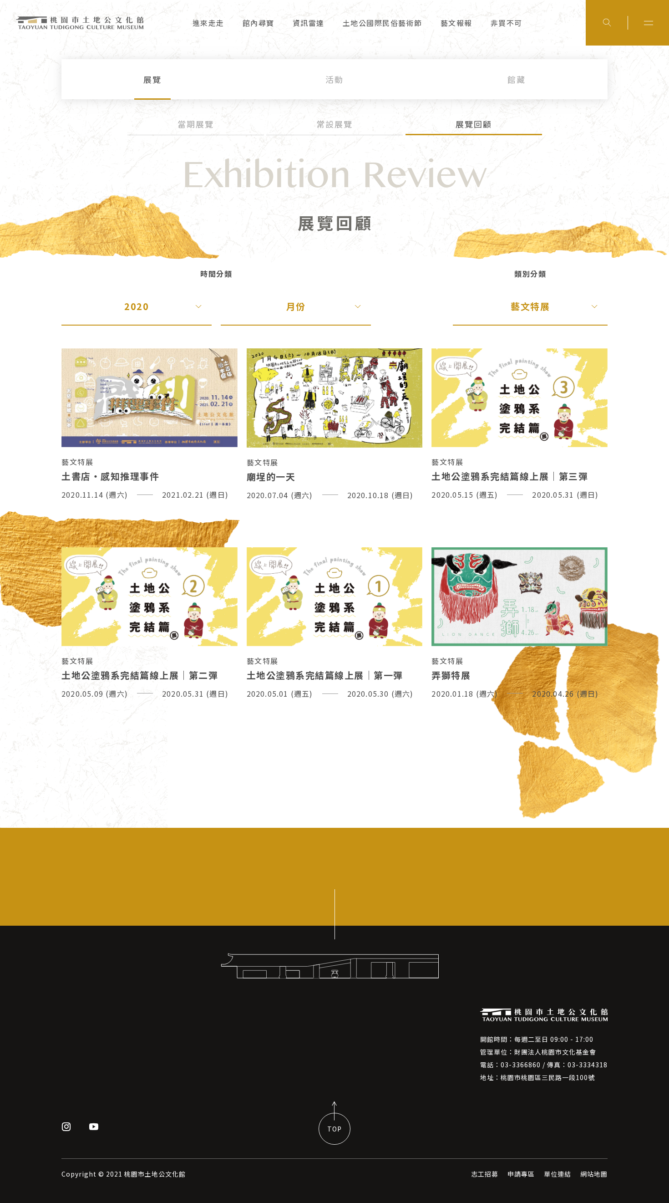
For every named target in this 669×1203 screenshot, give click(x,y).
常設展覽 (334, 124)
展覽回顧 (474, 124)
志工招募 (484, 1173)
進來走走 (208, 22)
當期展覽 (195, 124)
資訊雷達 (308, 22)
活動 (334, 79)
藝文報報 (456, 22)
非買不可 (506, 22)
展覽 (152, 79)
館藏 (516, 79)
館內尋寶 (258, 22)
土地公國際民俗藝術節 (382, 22)
